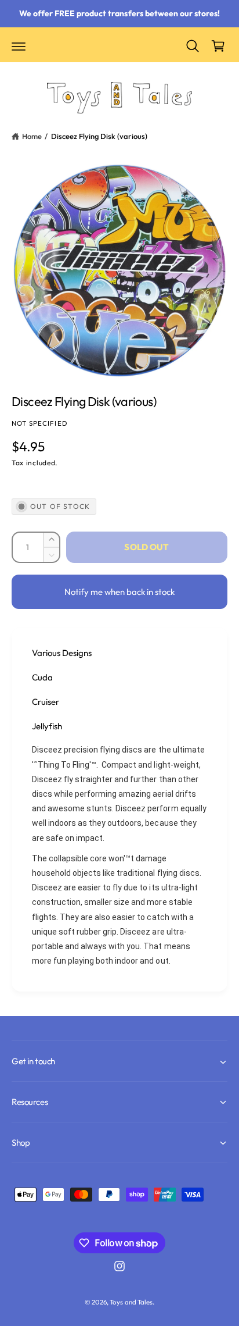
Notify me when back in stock (119, 591)
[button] (18, 46)
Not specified (40, 423)
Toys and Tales (131, 1302)
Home (32, 136)
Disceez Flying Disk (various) (99, 136)
